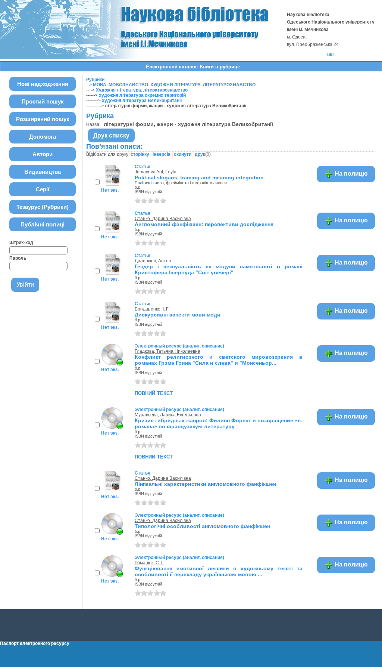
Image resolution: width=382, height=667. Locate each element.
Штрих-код (21, 242)
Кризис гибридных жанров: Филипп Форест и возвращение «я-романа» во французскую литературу (219, 423)
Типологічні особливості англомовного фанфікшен (202, 526)
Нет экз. (110, 190)
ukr (330, 54)
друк (200, 154)
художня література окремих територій (142, 95)
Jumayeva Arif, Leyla (155, 172)
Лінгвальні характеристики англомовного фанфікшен (205, 484)
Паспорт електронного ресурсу (34, 643)
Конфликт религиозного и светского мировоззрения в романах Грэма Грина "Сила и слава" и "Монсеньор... (219, 360)
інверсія (161, 154)
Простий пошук (43, 101)
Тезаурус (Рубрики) (42, 207)
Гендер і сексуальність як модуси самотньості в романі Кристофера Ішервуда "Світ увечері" (219, 269)
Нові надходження (42, 84)
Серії (42, 189)
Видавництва (42, 172)
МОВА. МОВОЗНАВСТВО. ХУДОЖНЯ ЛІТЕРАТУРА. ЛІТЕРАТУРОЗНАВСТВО (174, 84)
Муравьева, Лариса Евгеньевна (168, 414)
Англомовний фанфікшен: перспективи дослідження (204, 224)
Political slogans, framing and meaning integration (199, 177)
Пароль (17, 258)
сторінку (140, 154)
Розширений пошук (42, 119)
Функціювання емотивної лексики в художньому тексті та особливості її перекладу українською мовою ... (219, 571)
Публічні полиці (43, 224)
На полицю (350, 173)
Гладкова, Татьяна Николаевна (167, 351)
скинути (182, 154)
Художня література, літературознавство (142, 90)
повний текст (154, 392)
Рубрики (95, 79)
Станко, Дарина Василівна (163, 218)
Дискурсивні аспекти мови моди (177, 315)
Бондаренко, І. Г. (152, 309)
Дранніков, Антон (153, 260)
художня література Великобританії (142, 100)
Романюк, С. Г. (150, 562)
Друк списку (111, 135)
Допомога (42, 136)
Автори (42, 154)
